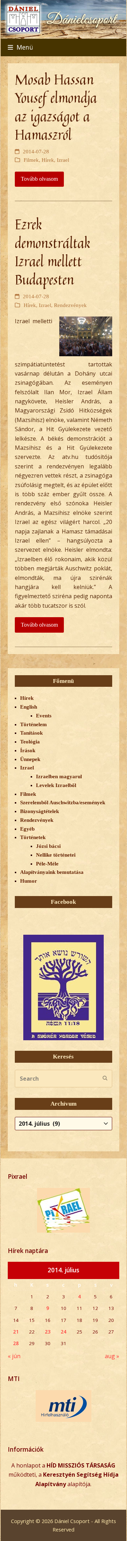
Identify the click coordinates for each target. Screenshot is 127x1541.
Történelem (33, 724)
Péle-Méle (47, 864)
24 (63, 1332)
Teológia (30, 741)
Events (44, 715)
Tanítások (31, 733)
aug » (112, 1356)
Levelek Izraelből (56, 785)
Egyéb (27, 829)
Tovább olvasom (39, 179)
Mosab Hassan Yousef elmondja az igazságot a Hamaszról (56, 107)
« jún (14, 1356)
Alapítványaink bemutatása (52, 872)
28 (16, 1343)
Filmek (31, 160)
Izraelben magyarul (59, 776)
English (28, 707)
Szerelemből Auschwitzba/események (62, 802)
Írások (27, 750)
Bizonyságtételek (39, 811)
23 (47, 1332)
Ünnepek (30, 759)
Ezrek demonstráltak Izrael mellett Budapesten (52, 252)
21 (16, 1332)
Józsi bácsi (48, 846)
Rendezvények (70, 305)
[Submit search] (105, 1078)
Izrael (63, 160)
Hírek (48, 160)
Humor (28, 881)
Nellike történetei (55, 855)
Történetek (33, 837)
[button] (20, 47)
